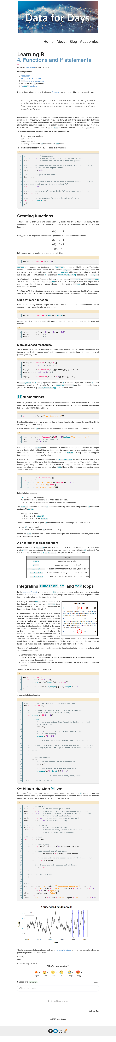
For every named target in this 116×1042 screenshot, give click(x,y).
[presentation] (58, 231)
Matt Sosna (30, 67)
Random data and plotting (31, 78)
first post (55, 92)
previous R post (30, 592)
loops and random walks (32, 81)
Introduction (25, 76)
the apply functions (63, 950)
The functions (29, 86)
